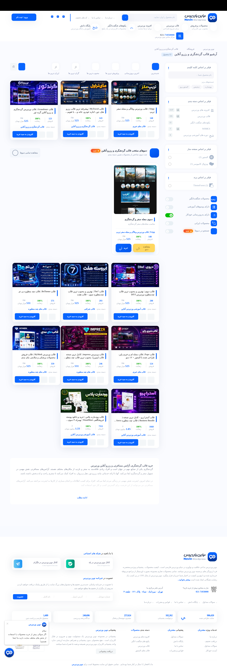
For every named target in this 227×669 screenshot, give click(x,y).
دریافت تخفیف (211, 641)
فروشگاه (190, 49)
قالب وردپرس (190, 116)
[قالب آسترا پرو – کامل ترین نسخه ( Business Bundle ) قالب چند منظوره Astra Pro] (135, 401)
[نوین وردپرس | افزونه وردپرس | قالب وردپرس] (200, 18)
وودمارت (208, 87)
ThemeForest (201, 185)
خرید (126, 248)
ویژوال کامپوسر (199, 164)
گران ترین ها (73, 73)
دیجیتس (196, 87)
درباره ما (108, 18)
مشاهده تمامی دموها (29, 153)
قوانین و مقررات (163, 602)
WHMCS (190, 129)
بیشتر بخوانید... (184, 580)
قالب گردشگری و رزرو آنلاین (166, 49)
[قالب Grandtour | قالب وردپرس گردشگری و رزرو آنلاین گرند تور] (34, 93)
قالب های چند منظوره (37, 309)
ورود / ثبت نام (22, 17)
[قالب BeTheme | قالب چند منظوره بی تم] (36, 275)
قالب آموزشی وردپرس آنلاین (133, 309)
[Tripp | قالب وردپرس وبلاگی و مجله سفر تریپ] (135, 93)
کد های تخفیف (81, 18)
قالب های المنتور (142, 651)
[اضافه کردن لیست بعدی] (142, 134)
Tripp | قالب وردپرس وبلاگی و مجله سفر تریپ (135, 232)
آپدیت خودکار (211, 651)
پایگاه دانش (193, 602)
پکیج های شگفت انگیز (190, 122)
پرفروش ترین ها (112, 73)
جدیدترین (155, 73)
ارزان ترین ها (53, 73)
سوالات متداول (208, 602)
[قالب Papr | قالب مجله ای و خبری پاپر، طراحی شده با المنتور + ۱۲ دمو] (135, 338)
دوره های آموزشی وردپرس (189, 135)
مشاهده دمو (146, 248)
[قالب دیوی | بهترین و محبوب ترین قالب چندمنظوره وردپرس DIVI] (135, 275)
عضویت (20, 597)
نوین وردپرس (208, 49)
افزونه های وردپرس (190, 110)
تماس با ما (96, 18)
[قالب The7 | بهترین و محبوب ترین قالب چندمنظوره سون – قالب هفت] (84, 275)
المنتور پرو (184, 87)
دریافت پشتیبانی (106, 651)
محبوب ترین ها (93, 73)
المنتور (204, 157)
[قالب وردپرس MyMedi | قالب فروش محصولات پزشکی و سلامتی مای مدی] (36, 338)
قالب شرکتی (89, 309)
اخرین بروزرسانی (131, 73)
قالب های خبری (139, 126)
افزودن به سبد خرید (126, 134)
